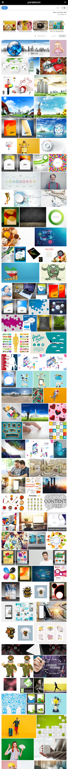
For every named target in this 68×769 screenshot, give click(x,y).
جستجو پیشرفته (41, 36)
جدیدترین (54, 36)
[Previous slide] (64, 24)
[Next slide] (3, 24)
